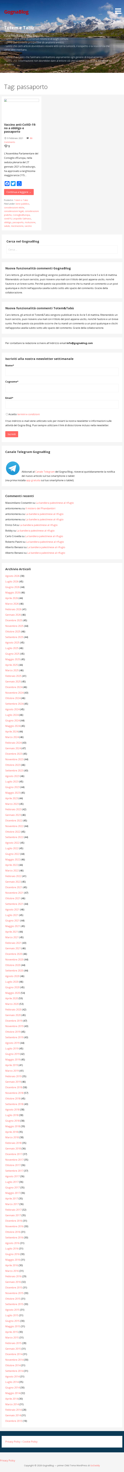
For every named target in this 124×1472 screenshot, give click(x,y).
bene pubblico (22, 203)
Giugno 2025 (12, 653)
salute (7, 226)
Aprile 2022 (11, 865)
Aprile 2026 (11, 598)
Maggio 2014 (12, 1393)
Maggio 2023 (12, 792)
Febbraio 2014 (13, 1409)
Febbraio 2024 (13, 742)
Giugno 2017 (12, 1187)
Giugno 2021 (12, 920)
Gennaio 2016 (13, 1282)
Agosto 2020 (12, 976)
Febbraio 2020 (13, 1009)
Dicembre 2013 (13, 1421)
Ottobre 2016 (12, 1232)
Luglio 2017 (11, 1182)
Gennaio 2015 (13, 1348)
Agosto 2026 (12, 576)
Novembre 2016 (14, 1226)
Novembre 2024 (14, 692)
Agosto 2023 (12, 776)
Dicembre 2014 (13, 1354)
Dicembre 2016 (13, 1220)
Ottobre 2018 (12, 1098)
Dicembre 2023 (13, 753)
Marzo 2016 (12, 1271)
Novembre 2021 (14, 892)
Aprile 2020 (11, 998)
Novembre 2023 (14, 759)
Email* (9, 398)
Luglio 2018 (11, 1115)
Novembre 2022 (14, 826)
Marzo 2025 (12, 670)
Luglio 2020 (11, 981)
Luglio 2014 (11, 1382)
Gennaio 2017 (13, 1215)
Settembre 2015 (14, 1304)
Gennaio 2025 (13, 681)
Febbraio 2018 (13, 1143)
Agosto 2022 (12, 842)
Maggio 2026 (12, 592)
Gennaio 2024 (13, 748)
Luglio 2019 (11, 1048)
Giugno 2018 (12, 1120)
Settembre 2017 (14, 1170)
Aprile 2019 (11, 1065)
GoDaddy (95, 1465)
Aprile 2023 (11, 798)
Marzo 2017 (12, 1204)
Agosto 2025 (12, 642)
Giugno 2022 (12, 854)
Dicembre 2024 (13, 687)
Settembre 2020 (14, 970)
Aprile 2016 (11, 1265)
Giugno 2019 (12, 1054)
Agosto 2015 (12, 1309)
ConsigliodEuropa (21, 214)
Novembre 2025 (14, 626)
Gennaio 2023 (13, 815)
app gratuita (33, 480)
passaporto (18, 222)
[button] (119, 7)
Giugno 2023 (12, 787)
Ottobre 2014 (12, 1365)
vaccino (28, 226)
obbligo (7, 222)
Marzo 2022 (12, 870)
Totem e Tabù (21, 200)
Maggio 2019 (12, 1059)
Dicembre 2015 (13, 1287)
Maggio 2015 (12, 1326)
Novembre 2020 (14, 959)
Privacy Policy (12, 1441)
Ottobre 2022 (12, 831)
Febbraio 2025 (13, 676)
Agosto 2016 (12, 1243)
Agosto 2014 (12, 1376)
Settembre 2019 (14, 1037)
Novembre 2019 (14, 1026)
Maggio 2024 (12, 726)
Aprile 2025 (11, 665)
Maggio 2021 (12, 926)
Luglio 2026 (11, 581)
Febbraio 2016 (13, 1276)
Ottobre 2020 (12, 965)
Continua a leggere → (19, 192)
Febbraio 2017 (13, 1209)
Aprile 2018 (11, 1132)
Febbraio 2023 (13, 809)
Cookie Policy (30, 1441)
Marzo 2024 (12, 737)
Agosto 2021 (12, 909)
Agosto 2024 (12, 709)
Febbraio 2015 (13, 1343)
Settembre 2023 (14, 770)
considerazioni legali (14, 211)
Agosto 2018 (12, 1109)
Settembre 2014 (14, 1371)
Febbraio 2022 (13, 876)
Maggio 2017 (12, 1193)
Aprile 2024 (11, 731)
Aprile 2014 (11, 1398)
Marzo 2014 (12, 1404)
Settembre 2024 (14, 703)
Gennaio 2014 (13, 1415)
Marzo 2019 (12, 1070)
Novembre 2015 (14, 1293)
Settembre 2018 (14, 1104)
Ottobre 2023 (12, 765)
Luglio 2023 (11, 781)
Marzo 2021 (12, 937)
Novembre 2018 (14, 1093)
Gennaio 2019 (13, 1081)
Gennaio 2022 (13, 881)
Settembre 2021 (14, 904)
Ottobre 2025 (12, 631)
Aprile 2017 (11, 1198)
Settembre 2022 (14, 837)
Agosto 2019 (12, 1043)
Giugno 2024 (12, 720)
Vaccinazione (17, 226)
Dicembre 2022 (13, 820)
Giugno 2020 (12, 987)
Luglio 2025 (11, 648)
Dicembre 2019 (13, 1020)
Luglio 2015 (11, 1315)
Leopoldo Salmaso (22, 218)
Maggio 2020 (12, 993)
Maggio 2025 (12, 659)
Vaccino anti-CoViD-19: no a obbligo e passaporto (20, 128)
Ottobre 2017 (12, 1165)
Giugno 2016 (12, 1254)
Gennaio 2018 (13, 1148)
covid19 (7, 218)
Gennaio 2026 (13, 614)
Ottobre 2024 (12, 698)
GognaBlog (16, 11)
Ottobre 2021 (12, 898)
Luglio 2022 (11, 848)
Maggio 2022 (12, 859)
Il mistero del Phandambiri (40, 508)
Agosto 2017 (12, 1176)
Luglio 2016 (11, 1248)
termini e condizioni (28, 414)
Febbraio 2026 (13, 609)
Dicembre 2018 (13, 1087)
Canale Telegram (45, 471)
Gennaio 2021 (13, 948)
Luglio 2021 (11, 915)
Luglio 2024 (11, 715)
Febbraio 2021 (13, 943)
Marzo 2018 (12, 1137)
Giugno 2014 (12, 1387)
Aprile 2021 (11, 931)
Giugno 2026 (12, 587)
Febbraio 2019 (13, 1076)
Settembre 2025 (14, 637)
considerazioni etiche (14, 207)
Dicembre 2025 (13, 620)
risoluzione (30, 222)
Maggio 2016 (12, 1259)
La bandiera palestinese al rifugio (55, 502)
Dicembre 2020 (13, 954)
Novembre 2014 (14, 1359)
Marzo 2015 (12, 1337)
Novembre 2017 (14, 1159)
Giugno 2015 (12, 1321)
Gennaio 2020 (13, 1015)
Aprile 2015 (11, 1332)
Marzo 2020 (12, 1004)
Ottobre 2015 (12, 1298)
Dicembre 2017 (13, 1154)
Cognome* (11, 381)
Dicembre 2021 (13, 887)
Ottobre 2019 (12, 1031)
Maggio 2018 (12, 1126)
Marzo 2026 (12, 603)
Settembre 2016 (14, 1237)
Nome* (9, 365)
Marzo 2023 (12, 804)
